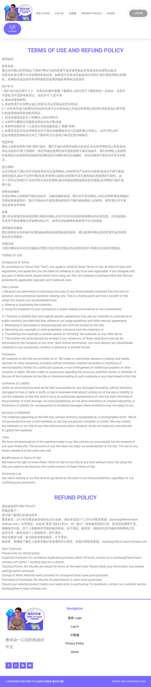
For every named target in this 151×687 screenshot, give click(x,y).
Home (111, 13)
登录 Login (43, 13)
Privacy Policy (91, 13)
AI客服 (72, 13)
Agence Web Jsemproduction (128, 681)
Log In (59, 13)
